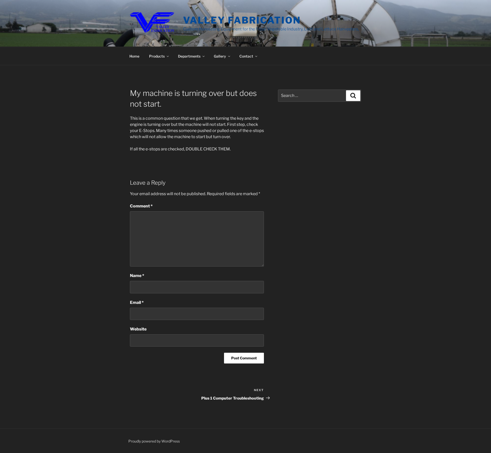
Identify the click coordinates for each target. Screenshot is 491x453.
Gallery (220, 56)
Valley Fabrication (242, 20)
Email (137, 302)
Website (138, 329)
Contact (246, 56)
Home (134, 56)
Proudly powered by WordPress (154, 441)
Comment (141, 206)
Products (157, 56)
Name (137, 275)
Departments (189, 56)
